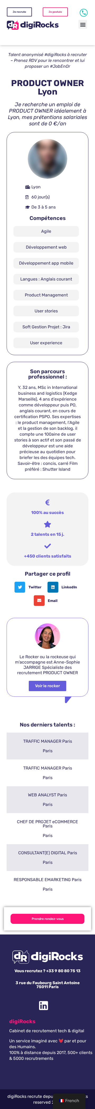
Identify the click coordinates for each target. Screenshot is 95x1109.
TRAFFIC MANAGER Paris (47, 741)
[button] (82, 24)
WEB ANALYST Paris (47, 794)
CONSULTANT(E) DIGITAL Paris (47, 852)
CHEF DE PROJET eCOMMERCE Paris (47, 823)
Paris (48, 750)
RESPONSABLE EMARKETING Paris (48, 879)
